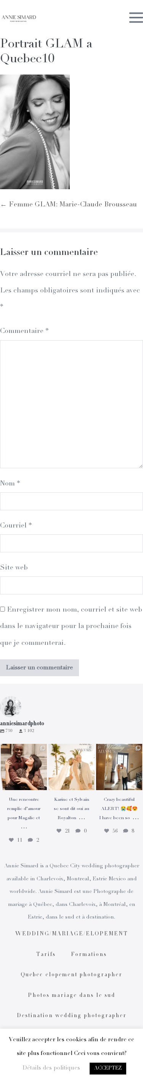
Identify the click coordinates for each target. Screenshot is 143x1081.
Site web (14, 568)
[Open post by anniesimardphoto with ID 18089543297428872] (71, 767)
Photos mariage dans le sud (71, 995)
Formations (89, 955)
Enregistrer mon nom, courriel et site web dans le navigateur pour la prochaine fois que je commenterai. (71, 626)
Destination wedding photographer (72, 1016)
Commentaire (24, 331)
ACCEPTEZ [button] (108, 1068)
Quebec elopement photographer (71, 975)
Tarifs (46, 955)
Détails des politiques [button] (51, 1068)
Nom (10, 483)
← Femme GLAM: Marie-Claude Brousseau (68, 204)
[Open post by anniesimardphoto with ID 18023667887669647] (119, 767)
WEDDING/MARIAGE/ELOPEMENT (71, 934)
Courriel (16, 526)
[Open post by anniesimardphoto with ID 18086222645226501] (24, 767)
